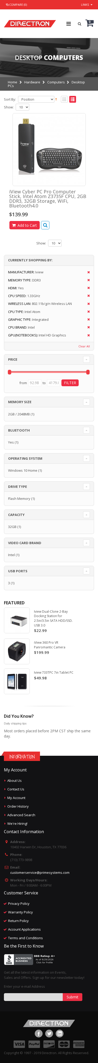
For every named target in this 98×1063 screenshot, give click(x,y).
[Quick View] (45, 225)
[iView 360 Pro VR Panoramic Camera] (17, 651)
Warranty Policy (20, 912)
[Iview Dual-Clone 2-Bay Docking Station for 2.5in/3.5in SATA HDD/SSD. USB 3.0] (17, 620)
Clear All (84, 346)
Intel (11, 554)
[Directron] (30, 22)
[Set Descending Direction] (56, 99)
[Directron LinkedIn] (60, 1033)
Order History (18, 806)
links (85, 5)
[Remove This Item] (87, 272)
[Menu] (68, 23)
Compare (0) (18, 5)
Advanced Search (21, 815)
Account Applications (24, 929)
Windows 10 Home (22, 470)
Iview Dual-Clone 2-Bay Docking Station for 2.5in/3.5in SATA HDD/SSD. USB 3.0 (53, 618)
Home (12, 82)
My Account (16, 797)
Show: (9, 107)
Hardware (32, 82)
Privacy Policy (19, 903)
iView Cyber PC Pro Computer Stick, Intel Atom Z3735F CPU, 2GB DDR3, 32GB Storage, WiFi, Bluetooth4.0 (47, 198)
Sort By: (10, 99)
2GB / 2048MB (19, 414)
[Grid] (64, 99)
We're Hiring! (17, 823)
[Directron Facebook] (39, 1033)
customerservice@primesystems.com (40, 872)
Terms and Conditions (25, 938)
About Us (14, 780)
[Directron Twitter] (49, 1033)
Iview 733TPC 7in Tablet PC (53, 672)
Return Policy (18, 920)
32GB (12, 526)
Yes (11, 442)
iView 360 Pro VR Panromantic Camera (49, 644)
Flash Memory (19, 498)
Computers (56, 82)
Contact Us (15, 789)
